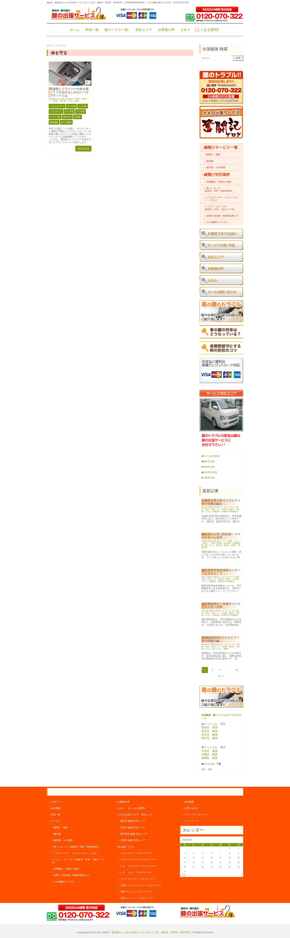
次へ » (221, 676)
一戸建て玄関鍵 (215, 543)
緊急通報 (54, 122)
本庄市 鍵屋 (209, 734)
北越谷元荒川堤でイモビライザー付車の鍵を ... (221, 502)
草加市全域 (208, 467)
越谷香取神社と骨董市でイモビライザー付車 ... (221, 605)
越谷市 (232, 509)
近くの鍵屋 (66, 122)
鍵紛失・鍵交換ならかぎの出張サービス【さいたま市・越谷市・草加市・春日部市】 (147, 932)
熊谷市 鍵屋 (209, 727)
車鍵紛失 (216, 512)
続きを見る (83, 148)
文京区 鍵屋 (209, 750)
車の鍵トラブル (66, 101)
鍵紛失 (226, 545)
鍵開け (233, 545)
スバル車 (71, 106)
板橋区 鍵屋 (209, 758)
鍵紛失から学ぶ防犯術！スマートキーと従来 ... (221, 535)
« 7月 (183, 875)
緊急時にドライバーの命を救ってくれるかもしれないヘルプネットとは (69, 92)
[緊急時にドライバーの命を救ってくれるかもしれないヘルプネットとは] (70, 85)
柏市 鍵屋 (207, 769)
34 (236, 670)
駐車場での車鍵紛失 (230, 512)
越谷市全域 (208, 461)
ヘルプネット (56, 111)
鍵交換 (219, 545)
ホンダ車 (69, 111)
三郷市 (77, 99)
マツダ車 (81, 111)
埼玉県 (55, 101)
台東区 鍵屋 (209, 754)
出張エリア (215, 509)
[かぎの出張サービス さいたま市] (78, 18)
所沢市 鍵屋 (209, 738)
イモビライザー (57, 106)
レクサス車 (55, 117)
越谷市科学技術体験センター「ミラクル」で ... (221, 572)
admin (76, 101)
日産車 (78, 117)
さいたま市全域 (211, 456)
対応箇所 (227, 543)
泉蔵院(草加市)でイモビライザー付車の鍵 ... (220, 639)
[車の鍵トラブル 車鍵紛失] (221, 707)
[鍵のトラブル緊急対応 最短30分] (221, 103)
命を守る (67, 117)
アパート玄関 (226, 541)
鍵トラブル (209, 545)
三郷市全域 (208, 477)
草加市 (232, 647)
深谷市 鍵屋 (209, 731)
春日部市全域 (210, 472)
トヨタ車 (83, 106)
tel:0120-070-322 (181, 2)
